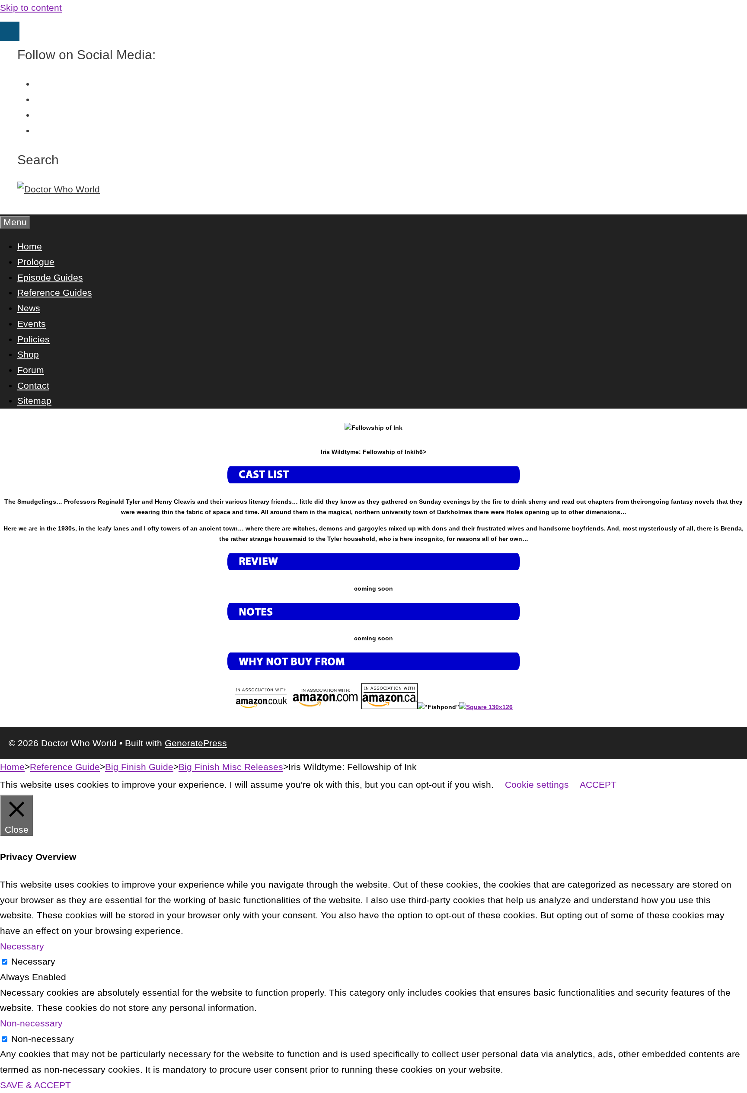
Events (31, 324)
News (28, 308)
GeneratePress (196, 743)
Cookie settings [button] (537, 784)
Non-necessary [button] (31, 1023)
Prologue (35, 262)
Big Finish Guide (139, 767)
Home (29, 246)
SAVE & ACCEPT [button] (35, 1085)
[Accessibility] (9, 31)
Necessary (33, 961)
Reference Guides (54, 292)
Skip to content (31, 8)
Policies (33, 339)
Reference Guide (65, 767)
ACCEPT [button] (598, 784)
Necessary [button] (22, 946)
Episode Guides (50, 277)
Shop (28, 354)
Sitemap (34, 401)
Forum (30, 370)
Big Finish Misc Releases (231, 767)
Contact (33, 385)
